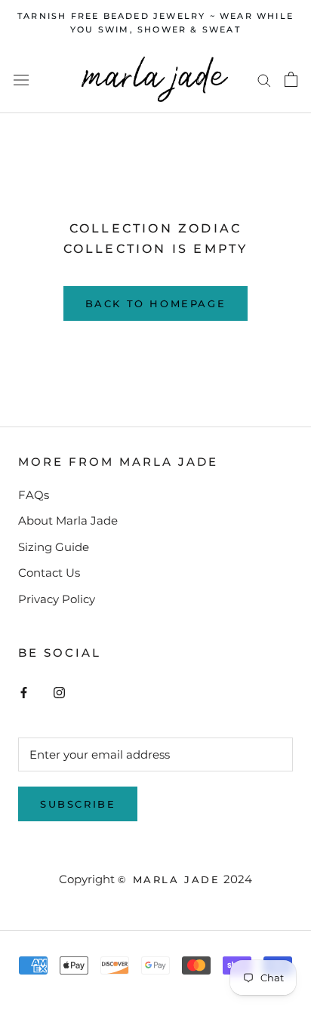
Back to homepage (155, 303)
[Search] (264, 80)
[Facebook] (23, 691)
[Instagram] (59, 691)
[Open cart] (291, 79)
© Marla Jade (169, 879)
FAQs (33, 495)
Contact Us (49, 572)
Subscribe (77, 804)
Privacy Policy (56, 599)
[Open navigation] (21, 79)
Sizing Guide (53, 547)
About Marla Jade (68, 520)
